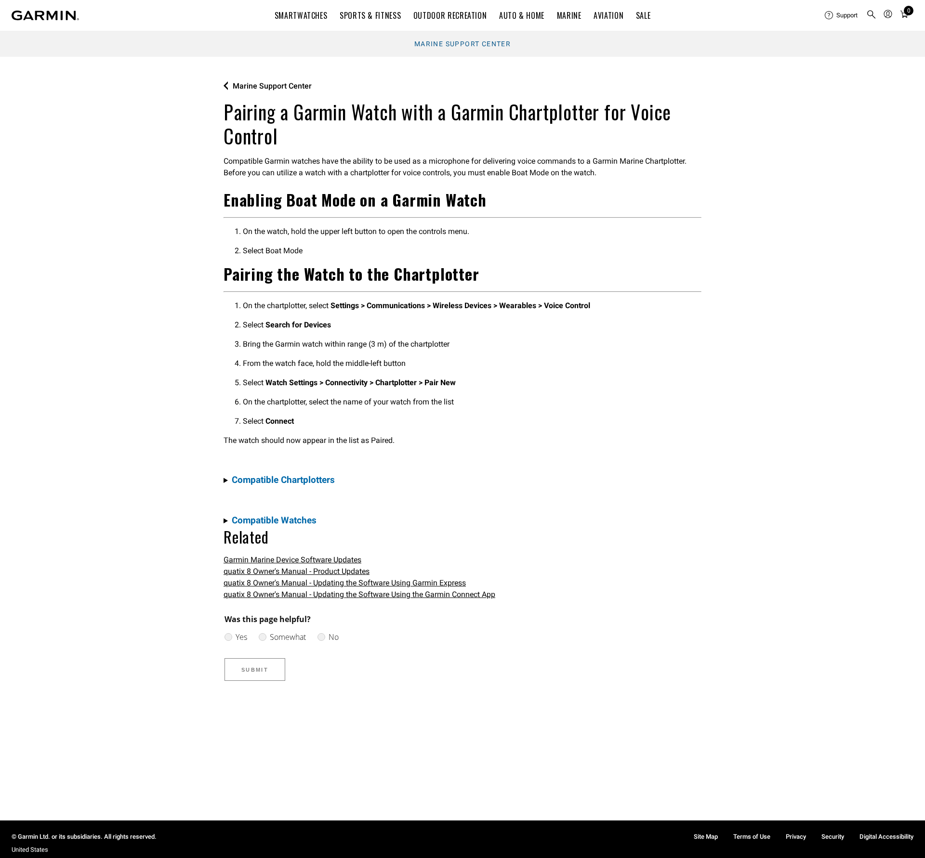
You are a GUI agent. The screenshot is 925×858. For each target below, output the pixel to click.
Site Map (706, 836)
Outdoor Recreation (450, 15)
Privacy (796, 836)
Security (832, 836)
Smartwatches (301, 15)
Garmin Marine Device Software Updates (292, 559)
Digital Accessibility (886, 836)
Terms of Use (751, 836)
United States (30, 849)
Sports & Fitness (370, 15)
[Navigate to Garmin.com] (45, 15)
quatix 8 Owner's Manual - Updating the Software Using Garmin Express (345, 582)
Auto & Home (521, 15)
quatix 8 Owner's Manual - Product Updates (297, 571)
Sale (643, 15)
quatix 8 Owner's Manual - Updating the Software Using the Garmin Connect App (359, 594)
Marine (569, 15)
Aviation (608, 15)
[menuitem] (842, 15)
